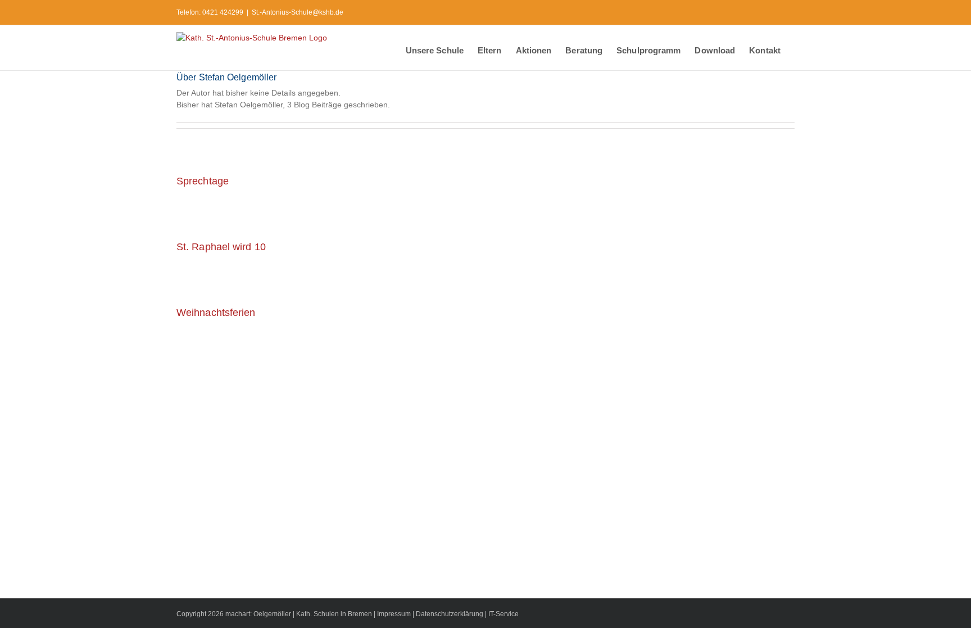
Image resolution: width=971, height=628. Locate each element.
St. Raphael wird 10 (221, 246)
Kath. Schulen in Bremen (335, 614)
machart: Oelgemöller (258, 614)
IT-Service (503, 614)
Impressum (394, 614)
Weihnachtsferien (216, 312)
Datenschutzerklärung (449, 614)
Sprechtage (202, 181)
